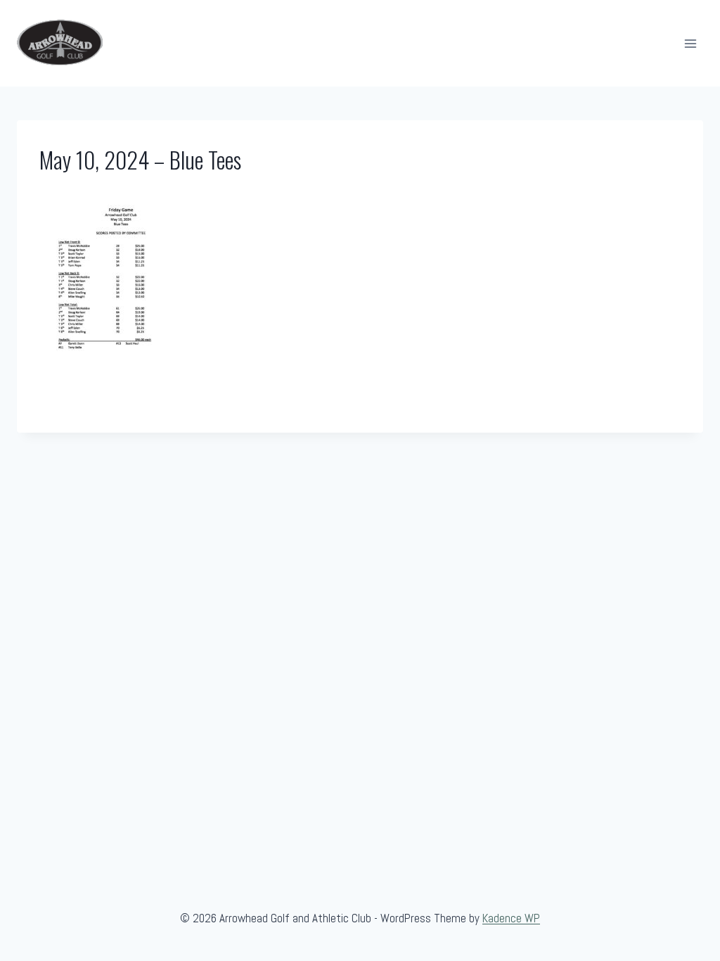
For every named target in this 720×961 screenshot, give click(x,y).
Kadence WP (511, 918)
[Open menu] (690, 43)
